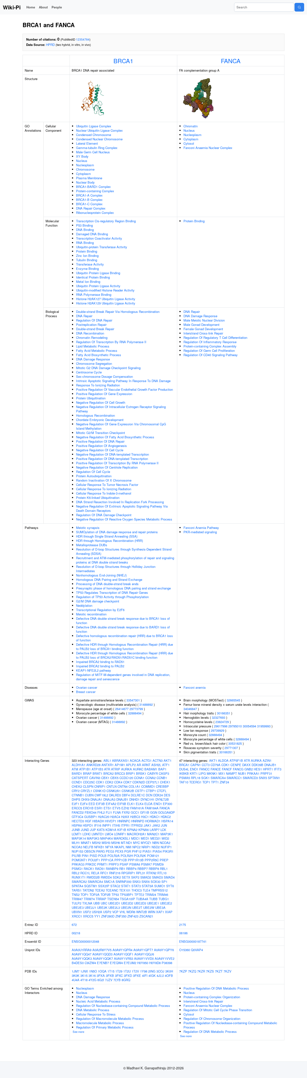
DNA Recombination (90, 333)
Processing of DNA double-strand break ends (107, 584)
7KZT (219, 971)
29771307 (231, 747)
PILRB (76, 855)
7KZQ (192, 971)
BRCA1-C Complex (89, 204)
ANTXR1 (107, 764)
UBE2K (102, 907)
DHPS (76, 799)
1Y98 (143, 971)
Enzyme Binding (87, 268)
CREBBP (162, 786)
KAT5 (101, 829)
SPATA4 (77, 886)
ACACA (135, 760)
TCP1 (206, 782)
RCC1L (85, 873)
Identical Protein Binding (93, 277)
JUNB (76, 829)
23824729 (222, 721)
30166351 (223, 713)
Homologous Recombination (95, 415)
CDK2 (109, 782)
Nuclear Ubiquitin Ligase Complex (99, 130)
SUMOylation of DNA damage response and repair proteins (117, 532)
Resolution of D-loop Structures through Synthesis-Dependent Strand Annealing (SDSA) (123, 551)
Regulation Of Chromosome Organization (211, 1018)
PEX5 (119, 851)
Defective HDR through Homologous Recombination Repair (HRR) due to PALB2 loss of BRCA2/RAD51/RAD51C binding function (124, 655)
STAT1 (125, 886)
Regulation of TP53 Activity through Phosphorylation (112, 597)
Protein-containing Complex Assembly (209, 346)
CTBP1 (151, 790)
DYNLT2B (162, 799)
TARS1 (77, 890)
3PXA (101, 975)
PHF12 (137, 851)
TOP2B (105, 894)
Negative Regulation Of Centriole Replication (107, 467)
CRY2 (76, 790)
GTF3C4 (77, 816)
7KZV (227, 971)
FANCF (227, 769)
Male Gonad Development (201, 324)
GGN (153, 812)
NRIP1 (146, 847)
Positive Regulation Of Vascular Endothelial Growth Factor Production (124, 389)
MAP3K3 (93, 838)
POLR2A (113, 855)
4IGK (152, 975)
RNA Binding (85, 242)
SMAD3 (157, 877)
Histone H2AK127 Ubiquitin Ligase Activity (105, 299)
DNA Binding (85, 229)
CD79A (215, 764)
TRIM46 (162, 894)
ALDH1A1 (78, 764)
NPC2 (136, 847)
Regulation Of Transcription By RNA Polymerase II (111, 342)
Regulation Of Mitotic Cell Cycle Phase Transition (217, 1010)
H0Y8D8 (155, 962)
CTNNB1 (78, 795)
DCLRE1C (138, 795)
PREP (164, 860)
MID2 (165, 838)
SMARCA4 (95, 881)
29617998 (220, 726)
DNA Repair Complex (91, 208)
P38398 (167, 962)
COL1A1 (134, 786)
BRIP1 (130, 773)
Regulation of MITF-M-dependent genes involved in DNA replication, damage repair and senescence (123, 676)
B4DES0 (78, 962)
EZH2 (125, 808)
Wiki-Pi (12, 7)
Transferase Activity (90, 264)
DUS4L (184, 769)
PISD (93, 855)
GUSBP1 (90, 816)
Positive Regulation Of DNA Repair (100, 441)
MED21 (155, 838)
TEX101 (124, 890)
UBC (104, 903)
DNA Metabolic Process (92, 1010)
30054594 (249, 726)
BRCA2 (108, 773)
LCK (163, 829)
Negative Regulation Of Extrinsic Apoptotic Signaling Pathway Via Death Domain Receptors (122, 508)
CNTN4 (123, 786)
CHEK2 (77, 786)
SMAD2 (145, 877)
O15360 (184, 950)
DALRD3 (115, 795)
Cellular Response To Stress (96, 1014)
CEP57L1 (152, 782)
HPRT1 (268, 769)
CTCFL (161, 790)
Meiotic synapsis (88, 527)
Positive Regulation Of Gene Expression (104, 393)
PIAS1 (147, 851)
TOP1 (85, 894)
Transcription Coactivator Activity (99, 238)
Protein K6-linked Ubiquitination (97, 497)
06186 (183, 933)
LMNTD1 (98, 834)
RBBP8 (154, 868)
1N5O (93, 971)
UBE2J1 (90, 907)
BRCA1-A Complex (89, 195)
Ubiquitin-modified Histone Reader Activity (105, 290)
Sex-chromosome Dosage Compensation (104, 376)
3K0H (169, 971)
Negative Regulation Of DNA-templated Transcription (112, 454)
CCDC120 (126, 777)
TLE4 (146, 890)
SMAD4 (169, 877)
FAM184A (152, 808)
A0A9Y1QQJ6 (144, 954)
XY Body (82, 156)
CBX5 (114, 777)
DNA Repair (84, 316)
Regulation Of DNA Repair (94, 320)
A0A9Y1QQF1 (123, 954)
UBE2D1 (114, 903)
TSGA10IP (127, 899)
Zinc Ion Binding (87, 255)
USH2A (97, 912)
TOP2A (94, 894)
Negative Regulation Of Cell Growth (100, 402)
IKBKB (184, 773)
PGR (127, 851)
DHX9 (85, 799)
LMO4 (109, 834)
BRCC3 (120, 773)
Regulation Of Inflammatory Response (209, 342)
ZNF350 (120, 916)
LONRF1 (120, 834)
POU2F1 (94, 860)
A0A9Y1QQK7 (103, 958)
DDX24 (158, 795)
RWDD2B (93, 877)
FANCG (238, 769)
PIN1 (85, 855)
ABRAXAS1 (120, 760)
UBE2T (137, 907)
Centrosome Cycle (89, 372)
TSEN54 (113, 899)
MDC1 (135, 838)
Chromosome (85, 169)
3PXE (137, 975)
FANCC (204, 769)
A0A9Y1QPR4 (122, 950)
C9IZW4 (90, 962)
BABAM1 (150, 769)
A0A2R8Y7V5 (102, 950)
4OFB (169, 975)
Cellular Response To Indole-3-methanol (103, 493)
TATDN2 (88, 890)
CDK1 (100, 782)
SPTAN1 (274, 777)
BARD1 (77, 773)
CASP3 (164, 773)
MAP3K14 (79, 838)
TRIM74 (89, 899)
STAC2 (115, 886)
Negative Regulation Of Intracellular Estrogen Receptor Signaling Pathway (121, 408)
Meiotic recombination (91, 614)
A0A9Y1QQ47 (81, 954)
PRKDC (90, 864)
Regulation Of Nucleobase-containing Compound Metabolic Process (123, 1005)
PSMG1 (77, 868)
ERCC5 (77, 808)
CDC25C (89, 782)
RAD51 (100, 868)
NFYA (109, 847)
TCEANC (112, 890)
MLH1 (76, 842)
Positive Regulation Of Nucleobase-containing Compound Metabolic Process (230, 1025)
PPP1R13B (136, 860)
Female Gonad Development (203, 329)
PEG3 (110, 851)
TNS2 (76, 894)
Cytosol (188, 143)
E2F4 (84, 803)
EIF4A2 (111, 803)
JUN (164, 825)
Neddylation (84, 605)
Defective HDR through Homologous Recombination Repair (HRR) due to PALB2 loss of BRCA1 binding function (124, 646)
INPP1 (106, 825)
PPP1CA (107, 860)
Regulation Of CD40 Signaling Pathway (210, 355)
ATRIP (115, 769)
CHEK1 (165, 782)
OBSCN (89, 851)
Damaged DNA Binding (92, 234)
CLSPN (88, 786)
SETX (126, 877)
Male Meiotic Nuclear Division (204, 320)
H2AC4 (115, 816)
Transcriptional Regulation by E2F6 (100, 609)
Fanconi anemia (194, 687)
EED (92, 803)
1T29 (118, 971)
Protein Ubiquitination (91, 398)
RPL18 (195, 777)
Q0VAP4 (197, 950)
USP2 (107, 912)
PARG (100, 851)
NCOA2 (165, 842)
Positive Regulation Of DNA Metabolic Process (216, 988)
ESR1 (98, 808)
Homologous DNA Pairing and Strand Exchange (109, 579)
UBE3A (160, 907)
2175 (182, 924)
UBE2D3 (140, 903)
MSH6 (115, 842)
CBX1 (105, 777)
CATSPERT (80, 777)
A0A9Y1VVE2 (164, 958)
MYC (136, 842)
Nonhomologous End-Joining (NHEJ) (101, 575)
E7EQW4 (116, 962)
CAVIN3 (94, 777)
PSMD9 (158, 864)
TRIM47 (77, 899)
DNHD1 (134, 799)
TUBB (153, 899)
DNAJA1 (96, 799)
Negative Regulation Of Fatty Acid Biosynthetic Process (115, 437)
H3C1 (145, 816)
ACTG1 (147, 760)
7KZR (201, 971)
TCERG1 (195, 782)
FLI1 (109, 812)
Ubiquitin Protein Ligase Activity (98, 286)
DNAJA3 (109, 799)
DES (167, 795)
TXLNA (87, 903)
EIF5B (121, 803)
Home (30, 7)
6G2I (100, 980)
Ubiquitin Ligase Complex (93, 126)
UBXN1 (77, 912)
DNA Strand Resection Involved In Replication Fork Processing (120, 502)
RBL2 (75, 873)
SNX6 (146, 881)
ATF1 (166, 764)
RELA (95, 873)
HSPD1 (88, 825)
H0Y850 (142, 962)
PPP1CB (120, 860)
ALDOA (223, 760)
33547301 (133, 700)
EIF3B (100, 803)
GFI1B (144, 812)
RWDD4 (106, 877)
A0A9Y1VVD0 (144, 958)
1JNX (84, 971)
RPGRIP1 (128, 873)
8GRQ (126, 980)
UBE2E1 (153, 903)
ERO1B (88, 808)
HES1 (258, 769)
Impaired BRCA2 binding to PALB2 (100, 666)
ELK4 (139, 803)
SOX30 (155, 881)
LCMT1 (77, 834)
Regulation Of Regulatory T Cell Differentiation (215, 337)
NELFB (88, 847)
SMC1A (109, 881)
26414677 (122, 708)
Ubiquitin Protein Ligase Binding (98, 273)
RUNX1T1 (79, 877)
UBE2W (148, 907)
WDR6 (130, 912)
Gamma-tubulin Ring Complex (97, 147)
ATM (75, 769)
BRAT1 (97, 773)
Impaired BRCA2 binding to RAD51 (100, 661)
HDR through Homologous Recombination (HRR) (109, 540)
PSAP (124, 864)
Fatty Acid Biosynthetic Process (98, 355)
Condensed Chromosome (93, 134)
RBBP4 (131, 868)
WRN (151, 912)
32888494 (135, 713)
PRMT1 (102, 864)
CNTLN (111, 786)
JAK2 (156, 825)
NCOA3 (77, 847)
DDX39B (257, 764)
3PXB (110, 975)
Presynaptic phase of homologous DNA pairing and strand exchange (123, 588)
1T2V (135, 971)
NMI (128, 847)
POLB (102, 855)
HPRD (50, 44)
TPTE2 (139, 894)
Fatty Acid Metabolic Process (96, 350)
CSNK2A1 (113, 790)
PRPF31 (266, 773)
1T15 (110, 971)
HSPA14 (167, 821)
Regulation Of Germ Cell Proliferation (209, 350)
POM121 (153, 855)
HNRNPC (123, 821)
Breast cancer (85, 691)
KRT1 (194, 773)
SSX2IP (103, 886)
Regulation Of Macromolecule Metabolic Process (110, 1018)
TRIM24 (150, 894)
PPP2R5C (152, 860)
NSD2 (156, 847)
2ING (151, 971)
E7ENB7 (103, 962)
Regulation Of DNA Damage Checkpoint (103, 515)
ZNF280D (107, 916)
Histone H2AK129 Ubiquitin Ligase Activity (105, 303)
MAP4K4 (106, 838)
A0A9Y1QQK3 (82, 958)
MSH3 (106, 842)
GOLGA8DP (166, 812)
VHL (122, 912)
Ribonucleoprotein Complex (95, 212)
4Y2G (92, 980)
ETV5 (116, 808)
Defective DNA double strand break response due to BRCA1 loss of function (123, 620)
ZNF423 (132, 916)
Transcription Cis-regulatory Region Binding (106, 221)
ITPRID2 (137, 825)
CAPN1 (195, 764)
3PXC (119, 975)
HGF (88, 821)
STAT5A (147, 886)
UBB (96, 903)
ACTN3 (158, 760)
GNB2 (248, 769)
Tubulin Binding (86, 260)
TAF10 (183, 782)
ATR (107, 769)
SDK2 (117, 877)
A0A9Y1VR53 (123, 958)
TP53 (115, 894)
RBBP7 (142, 868)
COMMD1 (148, 786)
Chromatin (190, 126)
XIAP (168, 912)
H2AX (125, 816)
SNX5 (263, 777)
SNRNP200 (123, 881)
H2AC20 (103, 816)
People (57, 7)
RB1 (122, 868)
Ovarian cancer (86, 687)
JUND (85, 829)
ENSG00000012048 (85, 941)
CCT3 (206, 764)
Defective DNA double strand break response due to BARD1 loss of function (123, 629)
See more (78, 1032)
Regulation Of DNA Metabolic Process (210, 1031)
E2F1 (75, 803)
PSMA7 (146, 864)
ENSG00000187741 (193, 941)
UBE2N (126, 907)
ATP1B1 (85, 769)
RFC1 (104, 873)
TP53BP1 (126, 894)
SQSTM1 (90, 886)
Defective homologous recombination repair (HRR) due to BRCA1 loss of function (124, 637)
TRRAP (101, 899)
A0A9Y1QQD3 (102, 954)
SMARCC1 (234, 777)
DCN (149, 795)
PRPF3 (114, 864)
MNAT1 (86, 842)
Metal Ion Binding (88, 281)
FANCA (231, 60)
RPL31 (140, 873)
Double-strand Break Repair (95, 329)
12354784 (82, 39)
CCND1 (77, 782)
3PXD (128, 975)
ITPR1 (125, 825)
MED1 (145, 838)
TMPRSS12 (159, 890)
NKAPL (119, 847)
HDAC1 (155, 816)
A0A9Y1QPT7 (143, 950)
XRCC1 (77, 916)
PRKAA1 (253, 773)
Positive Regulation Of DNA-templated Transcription (112, 458)
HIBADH (98, 821)
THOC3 (136, 890)
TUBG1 (164, 899)
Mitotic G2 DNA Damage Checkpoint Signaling (108, 368)
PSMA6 (134, 864)
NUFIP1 (166, 847)
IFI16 (97, 825)
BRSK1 (141, 773)
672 (74, 924)
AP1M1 (120, 764)
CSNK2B (128, 790)
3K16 (92, 975)
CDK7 (127, 782)
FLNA (117, 812)
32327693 (218, 717)
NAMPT (231, 773)
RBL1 (164, 868)
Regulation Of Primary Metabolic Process (105, 1027)
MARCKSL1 (122, 838)
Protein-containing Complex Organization (211, 997)
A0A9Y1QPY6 (164, 950)
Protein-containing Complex (95, 191)
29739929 (217, 730)
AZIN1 (267, 760)
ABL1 (107, 760)
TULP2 (76, 903)
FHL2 (101, 812)
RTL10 (161, 873)
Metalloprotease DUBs (91, 545)
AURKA (126, 769)
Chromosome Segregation (94, 363)
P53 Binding (84, 225)
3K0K (75, 975)
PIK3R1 (168, 851)
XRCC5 (88, 916)
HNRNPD (137, 821)
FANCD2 (78, 812)
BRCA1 (123, 60)
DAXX (246, 764)
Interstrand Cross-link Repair (203, 333)
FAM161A (137, 808)
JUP (93, 829)
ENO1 (158, 803)
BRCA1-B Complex (89, 199)
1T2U (127, 971)
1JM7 (75, 971)
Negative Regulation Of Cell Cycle (99, 450)
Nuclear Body (85, 182)
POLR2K (140, 855)
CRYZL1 (86, 790)
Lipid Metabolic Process (92, 346)
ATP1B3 (97, 769)
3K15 (84, 975)
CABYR (152, 773)
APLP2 (131, 764)
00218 (76, 933)
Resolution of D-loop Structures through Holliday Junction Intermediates (115, 568)
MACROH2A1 (136, 834)
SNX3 (136, 881)
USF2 (87, 912)
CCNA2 (150, 777)
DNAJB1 (122, 799)
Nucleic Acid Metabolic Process (98, 1001)
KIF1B (121, 829)
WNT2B (141, 912)
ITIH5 (116, 825)
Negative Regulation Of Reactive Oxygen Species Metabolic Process (124, 519)
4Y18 (84, 980)
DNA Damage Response (93, 359)
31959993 (264, 726)
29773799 (136, 708)
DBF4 (126, 795)
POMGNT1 (79, 860)
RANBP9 (112, 868)
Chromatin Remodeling (91, 337)
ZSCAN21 (146, 916)
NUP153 (77, 851)
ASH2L (156, 764)
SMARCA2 (79, 881)
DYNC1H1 (147, 799)
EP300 (167, 803)
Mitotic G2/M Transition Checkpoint (100, 432)
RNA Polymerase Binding (93, 294)
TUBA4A (142, 899)
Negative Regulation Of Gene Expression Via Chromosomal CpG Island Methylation (121, 426)
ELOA (148, 803)
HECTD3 (78, 821)
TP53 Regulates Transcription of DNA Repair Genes (112, 592)
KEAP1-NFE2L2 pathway (93, 670)
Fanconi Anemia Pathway (201, 527)
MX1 (221, 773)
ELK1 (131, 803)
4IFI (145, 975)
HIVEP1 (110, 821)
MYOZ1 (146, 842)
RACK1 (89, 868)
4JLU (160, 975)
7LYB (117, 980)
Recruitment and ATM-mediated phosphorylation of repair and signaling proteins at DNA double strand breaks (125, 560)
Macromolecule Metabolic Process (100, 1023)
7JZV (108, 980)
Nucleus (81, 160)
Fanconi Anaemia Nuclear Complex (207, 147)
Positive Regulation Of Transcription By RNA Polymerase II (117, 463)
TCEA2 (100, 890)
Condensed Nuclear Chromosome (99, 139)
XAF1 (160, 912)
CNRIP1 (100, 786)
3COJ (160, 971)
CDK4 (118, 782)
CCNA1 (139, 777)
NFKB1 (99, 847)
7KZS (210, 971)
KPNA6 (143, 829)
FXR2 (126, 812)
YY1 (97, 916)
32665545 (233, 700)
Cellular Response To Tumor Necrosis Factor (107, 484)
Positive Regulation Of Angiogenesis (101, 445)
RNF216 (114, 873)
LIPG (202, 773)
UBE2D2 (127, 903)
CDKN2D (138, 782)
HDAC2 (166, 816)
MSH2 (96, 842)
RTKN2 (151, 873)
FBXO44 (90, 812)
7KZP (183, 971)
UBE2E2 (166, 903)
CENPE (235, 764)
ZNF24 (224, 782)
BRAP (87, 773)
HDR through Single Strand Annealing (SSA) (106, 536)
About (43, 7)
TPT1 (215, 782)
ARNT (146, 764)
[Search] (299, 7)
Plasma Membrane (89, 178)
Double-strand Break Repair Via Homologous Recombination (117, 311)
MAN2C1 (153, 834)
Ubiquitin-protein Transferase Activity (101, 247)
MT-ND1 (126, 842)
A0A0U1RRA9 (81, 950)
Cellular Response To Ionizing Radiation (103, 489)
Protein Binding (86, 251)
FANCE (216, 769)
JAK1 (147, 825)
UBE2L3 (114, 907)
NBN (155, 842)
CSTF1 (140, 790)
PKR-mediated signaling (200, 532)
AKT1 (167, 760)
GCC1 (135, 812)
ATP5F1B (236, 760)
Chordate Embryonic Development (100, 419)
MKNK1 (212, 773)
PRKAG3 (78, 864)
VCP (115, 912)
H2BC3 (135, 816)
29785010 (235, 726)
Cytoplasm (83, 173)
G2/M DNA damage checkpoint (97, 601)
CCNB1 (162, 777)
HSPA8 (77, 825)
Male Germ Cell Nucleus (93, 152)
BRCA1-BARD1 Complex (93, 186)
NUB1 (242, 773)
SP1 (164, 881)
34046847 (190, 708)
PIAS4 (157, 851)
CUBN (89, 795)
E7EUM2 (130, 962)
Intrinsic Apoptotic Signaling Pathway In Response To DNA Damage (123, 380)
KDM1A (111, 829)
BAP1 (162, 769)
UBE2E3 (78, 907)
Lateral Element (87, 143)
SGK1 (205, 777)
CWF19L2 (101, 795)
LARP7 (154, 829)
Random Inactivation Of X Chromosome (103, 480)
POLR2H (127, 855)
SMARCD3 (250, 777)
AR (139, 764)
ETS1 (108, 808)
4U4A (75, 980)
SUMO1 (159, 886)
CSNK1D (99, 790)
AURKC (138, 769)
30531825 (235, 743)
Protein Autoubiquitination (94, 476)
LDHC (87, 834)
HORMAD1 (152, 821)
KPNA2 (132, 829)
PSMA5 (184, 777)
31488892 (146, 704)
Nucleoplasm (85, 165)
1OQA (102, 971)
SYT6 (170, 886)
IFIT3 (277, 769)
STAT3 (136, 886)
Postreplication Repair (91, 324)
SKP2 (135, 877)
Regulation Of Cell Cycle (93, 471)
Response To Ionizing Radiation (98, 385)
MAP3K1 (166, 834)
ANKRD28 (93, 764)
